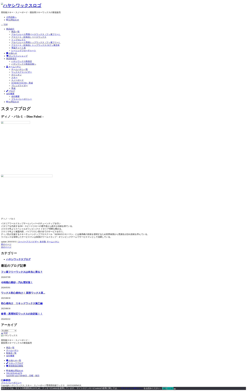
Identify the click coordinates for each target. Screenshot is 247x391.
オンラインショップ (18, 56)
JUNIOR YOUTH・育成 (22, 83)
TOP (6, 24)
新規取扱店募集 (15, 366)
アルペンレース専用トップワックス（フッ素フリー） (36, 42)
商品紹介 (10, 29)
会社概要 (10, 94)
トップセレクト (18, 40)
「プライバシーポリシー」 (131, 388)
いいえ (170, 388)
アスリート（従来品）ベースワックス (28, 37)
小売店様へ (11, 17)
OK (164, 388)
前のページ (6, 244)
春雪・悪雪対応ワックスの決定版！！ (22, 313)
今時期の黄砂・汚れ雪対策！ (17, 282)
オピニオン (16, 75)
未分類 (43, 242)
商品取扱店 (11, 59)
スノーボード (17, 80)
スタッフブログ (15, 363)
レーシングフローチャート (23, 50)
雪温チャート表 (18, 48)
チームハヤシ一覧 (19, 69)
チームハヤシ (14, 67)
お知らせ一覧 (14, 360)
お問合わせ (13, 20)
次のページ (6, 247)
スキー (14, 77)
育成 (13, 88)
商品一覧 (15, 32)
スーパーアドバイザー (28, 242)
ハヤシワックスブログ (18, 259)
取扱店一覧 (11, 353)
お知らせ (12, 53)
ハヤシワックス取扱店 (21, 61)
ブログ (11, 91)
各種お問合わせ (15, 371)
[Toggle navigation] (2, 25)
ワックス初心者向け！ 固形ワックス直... (23, 292)
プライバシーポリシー (21, 99)
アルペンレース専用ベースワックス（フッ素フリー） (36, 34)
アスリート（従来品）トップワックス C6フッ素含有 (35, 45)
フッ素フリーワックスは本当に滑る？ (22, 272)
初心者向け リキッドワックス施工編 (22, 303)
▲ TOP (4, 333)
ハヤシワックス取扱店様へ (23, 64)
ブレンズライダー (19, 86)
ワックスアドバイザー (21, 72)
